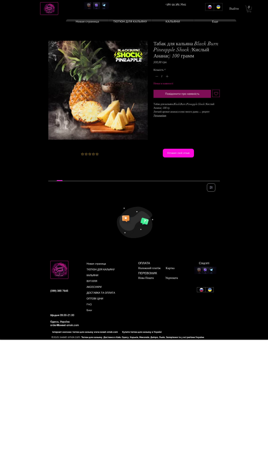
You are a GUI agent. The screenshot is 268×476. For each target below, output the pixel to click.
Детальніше (160, 115)
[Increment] (167, 76)
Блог (89, 310)
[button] (249, 9)
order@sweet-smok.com (64, 325)
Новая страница (96, 263)
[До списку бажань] (216, 93)
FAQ (89, 304)
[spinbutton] (162, 76)
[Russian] (209, 7)
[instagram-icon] (87, 5)
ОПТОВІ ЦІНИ (95, 298)
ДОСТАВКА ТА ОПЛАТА (101, 292)
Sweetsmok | (56, 28)
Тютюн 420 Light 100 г (106, 28)
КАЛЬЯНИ (92, 275)
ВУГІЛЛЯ (92, 281)
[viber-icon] (96, 5)
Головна (53, 34)
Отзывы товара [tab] (60, 177)
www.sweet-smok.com (106, 332)
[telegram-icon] (105, 5)
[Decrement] (156, 76)
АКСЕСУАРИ (94, 287)
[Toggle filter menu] (211, 187)
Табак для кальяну (76, 28)
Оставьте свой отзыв (178, 153)
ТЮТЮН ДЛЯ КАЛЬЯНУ (101, 269)
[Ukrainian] (218, 7)
